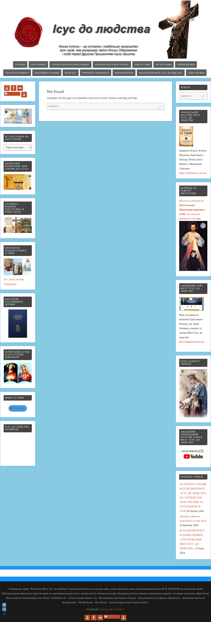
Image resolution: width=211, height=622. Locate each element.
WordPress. (118, 609)
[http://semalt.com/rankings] (7, 88)
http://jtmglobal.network (191, 341)
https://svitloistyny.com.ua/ (193, 173)
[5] (19, 121)
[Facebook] (13, 88)
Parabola (104, 609)
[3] (13, 121)
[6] (22, 121)
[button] (180, 18)
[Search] (160, 106)
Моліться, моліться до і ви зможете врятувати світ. (192, 209)
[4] (16, 121)
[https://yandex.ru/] (24, 94)
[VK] (20, 88)
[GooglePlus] (12, 94)
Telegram (19, 408)
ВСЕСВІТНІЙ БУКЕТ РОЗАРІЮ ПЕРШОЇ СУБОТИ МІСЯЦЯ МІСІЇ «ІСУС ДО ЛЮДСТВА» (192, 539)
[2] (9, 121)
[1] (6, 121)
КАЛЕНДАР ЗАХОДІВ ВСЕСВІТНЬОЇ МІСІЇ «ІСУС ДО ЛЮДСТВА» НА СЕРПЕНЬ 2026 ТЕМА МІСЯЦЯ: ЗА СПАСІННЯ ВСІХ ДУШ (193, 497)
